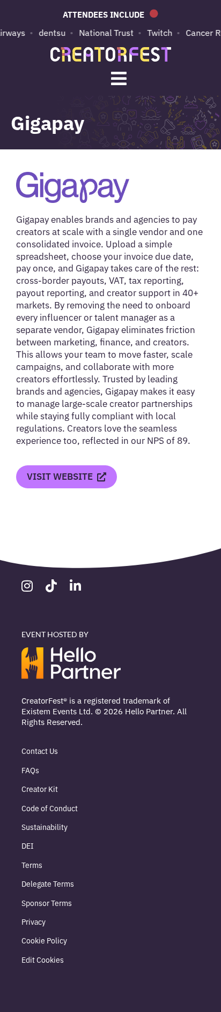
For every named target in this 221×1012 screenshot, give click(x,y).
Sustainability (44, 826)
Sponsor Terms (46, 902)
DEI (27, 845)
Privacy (33, 921)
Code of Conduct (49, 808)
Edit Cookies (42, 959)
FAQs (30, 770)
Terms (31, 864)
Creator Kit (39, 788)
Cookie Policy (44, 940)
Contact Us (39, 750)
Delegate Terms (47, 883)
